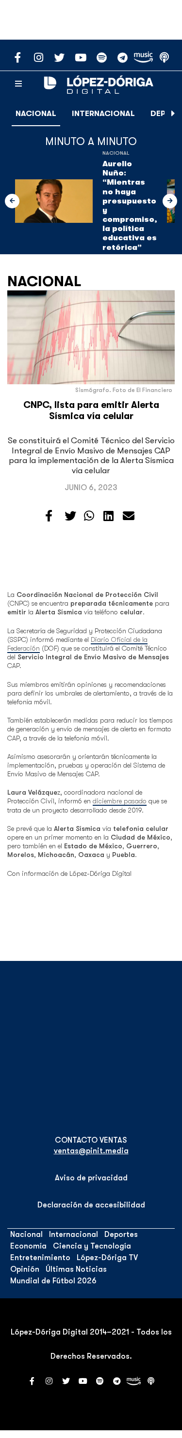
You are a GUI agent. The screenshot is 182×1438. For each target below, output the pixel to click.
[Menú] (18, 84)
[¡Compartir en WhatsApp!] (89, 516)
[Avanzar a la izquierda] (12, 201)
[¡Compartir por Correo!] (128, 516)
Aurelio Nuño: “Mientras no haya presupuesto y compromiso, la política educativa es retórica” (129, 206)
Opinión (24, 1269)
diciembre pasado (120, 801)
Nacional (36, 113)
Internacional (103, 113)
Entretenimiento (40, 1257)
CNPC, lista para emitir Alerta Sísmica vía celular (91, 410)
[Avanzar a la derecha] (173, 113)
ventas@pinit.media (91, 1151)
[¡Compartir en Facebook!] (48, 516)
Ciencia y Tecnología (92, 1246)
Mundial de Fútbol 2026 (53, 1281)
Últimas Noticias (76, 1269)
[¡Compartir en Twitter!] (70, 516)
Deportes (121, 1234)
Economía (28, 1246)
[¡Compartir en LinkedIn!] (108, 516)
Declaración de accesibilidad (91, 1205)
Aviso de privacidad (91, 1178)
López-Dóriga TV (107, 1257)
